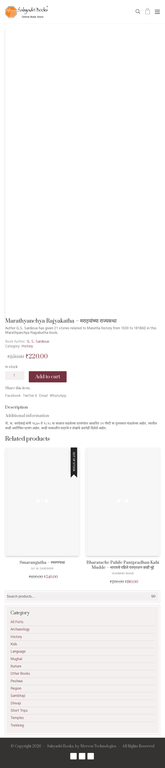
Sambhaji (18, 695)
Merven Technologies (98, 746)
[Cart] (148, 12)
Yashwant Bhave (123, 573)
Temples (17, 718)
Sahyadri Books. (60, 746)
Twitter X (30, 395)
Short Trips (19, 710)
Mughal (16, 659)
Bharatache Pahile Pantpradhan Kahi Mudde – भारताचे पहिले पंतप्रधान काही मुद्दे (123, 565)
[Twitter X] (82, 756)
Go (153, 596)
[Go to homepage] (26, 11)
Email (43, 395)
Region (16, 688)
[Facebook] (73, 756)
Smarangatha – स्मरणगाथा (42, 562)
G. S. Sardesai (38, 341)
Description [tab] (16, 407)
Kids (14, 644)
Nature (16, 666)
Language (18, 651)
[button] (157, 12)
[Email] (90, 756)
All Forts (17, 622)
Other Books (20, 673)
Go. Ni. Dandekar (42, 568)
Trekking (17, 725)
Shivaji (16, 703)
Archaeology (20, 629)
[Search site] (138, 12)
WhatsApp (58, 395)
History (27, 346)
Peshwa (17, 681)
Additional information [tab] (27, 415)
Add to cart (47, 377)
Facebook (13, 395)
